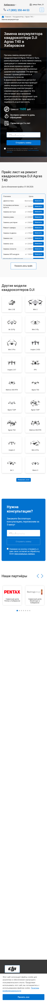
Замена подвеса (9, 233)
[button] (38, 576)
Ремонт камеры (9, 228)
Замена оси (7, 238)
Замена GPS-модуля (11, 254)
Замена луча (8, 244)
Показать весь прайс (23, 266)
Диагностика (8, 201)
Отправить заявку (23, 143)
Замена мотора (9, 212)
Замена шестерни (10, 222)
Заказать (38, 201)
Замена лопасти (9, 249)
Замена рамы (8, 217)
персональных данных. (24, 554)
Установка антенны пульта (11, 206)
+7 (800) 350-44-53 (18, 10)
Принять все (23, 997)
